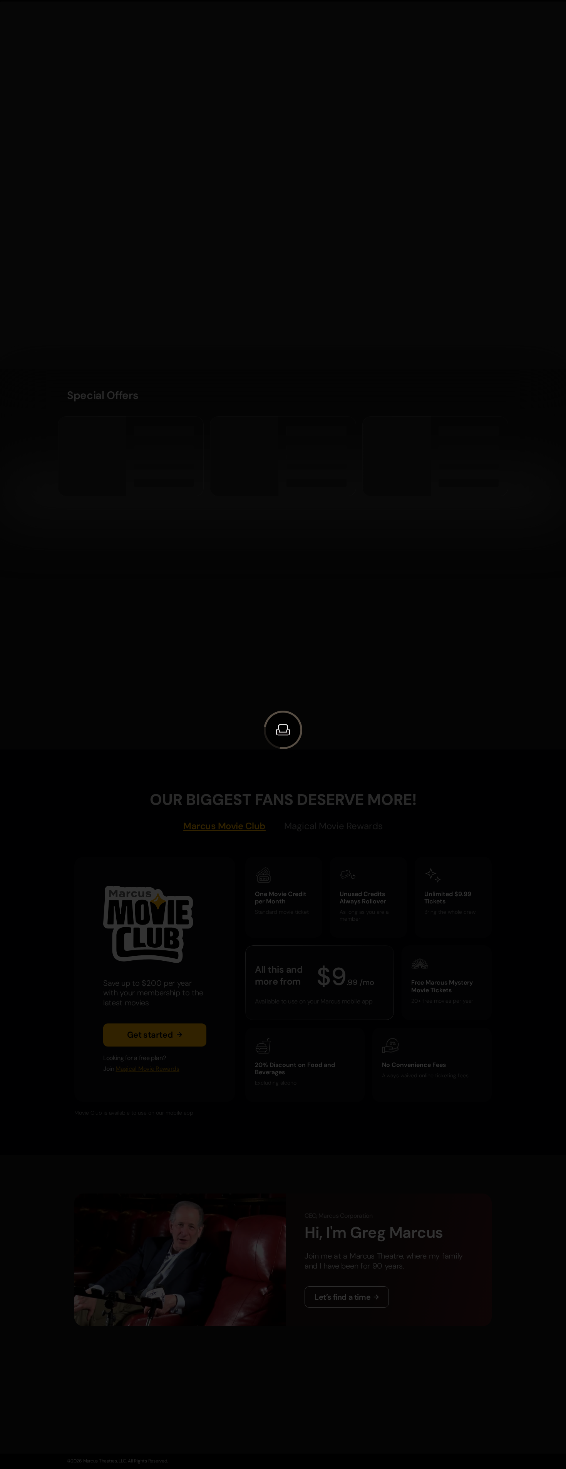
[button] (283, 730)
